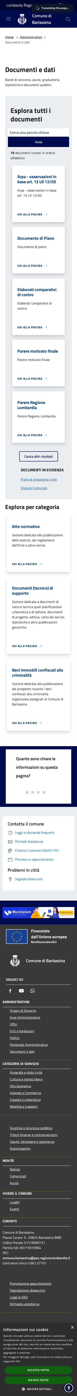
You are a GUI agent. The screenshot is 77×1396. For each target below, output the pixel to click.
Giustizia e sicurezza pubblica (31, 1128)
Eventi (14, 1208)
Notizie (15, 1169)
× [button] (72, 1327)
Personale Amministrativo (29, 1044)
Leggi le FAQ (19, 1297)
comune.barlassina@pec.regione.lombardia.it (36, 1257)
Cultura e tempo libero (26, 1079)
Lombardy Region (20, 5)
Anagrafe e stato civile (26, 1072)
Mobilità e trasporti (24, 1106)
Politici (15, 1037)
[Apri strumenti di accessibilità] (69, 1388)
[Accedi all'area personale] (60, 5)
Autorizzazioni (20, 1148)
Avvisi (14, 1182)
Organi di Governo (23, 1010)
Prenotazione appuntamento (30, 1283)
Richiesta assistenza (24, 1304)
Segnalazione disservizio (27, 1290)
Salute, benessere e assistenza (32, 1141)
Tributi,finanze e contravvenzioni (34, 1134)
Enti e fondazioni (22, 1031)
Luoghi (15, 1202)
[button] (38, 1389)
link (18, 1361)
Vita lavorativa (20, 1086)
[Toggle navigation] (8, 18)
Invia (38, 141)
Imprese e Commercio (25, 1092)
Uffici (13, 1024)
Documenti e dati (22, 1051)
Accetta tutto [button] (38, 1370)
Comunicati (18, 1176)
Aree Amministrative (25, 1017)
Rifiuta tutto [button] (38, 1380)
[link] (38, 912)
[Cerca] (68, 19)
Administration (31, 37)
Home (9, 37)
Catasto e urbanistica (25, 1099)
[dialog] (38, 1359)
